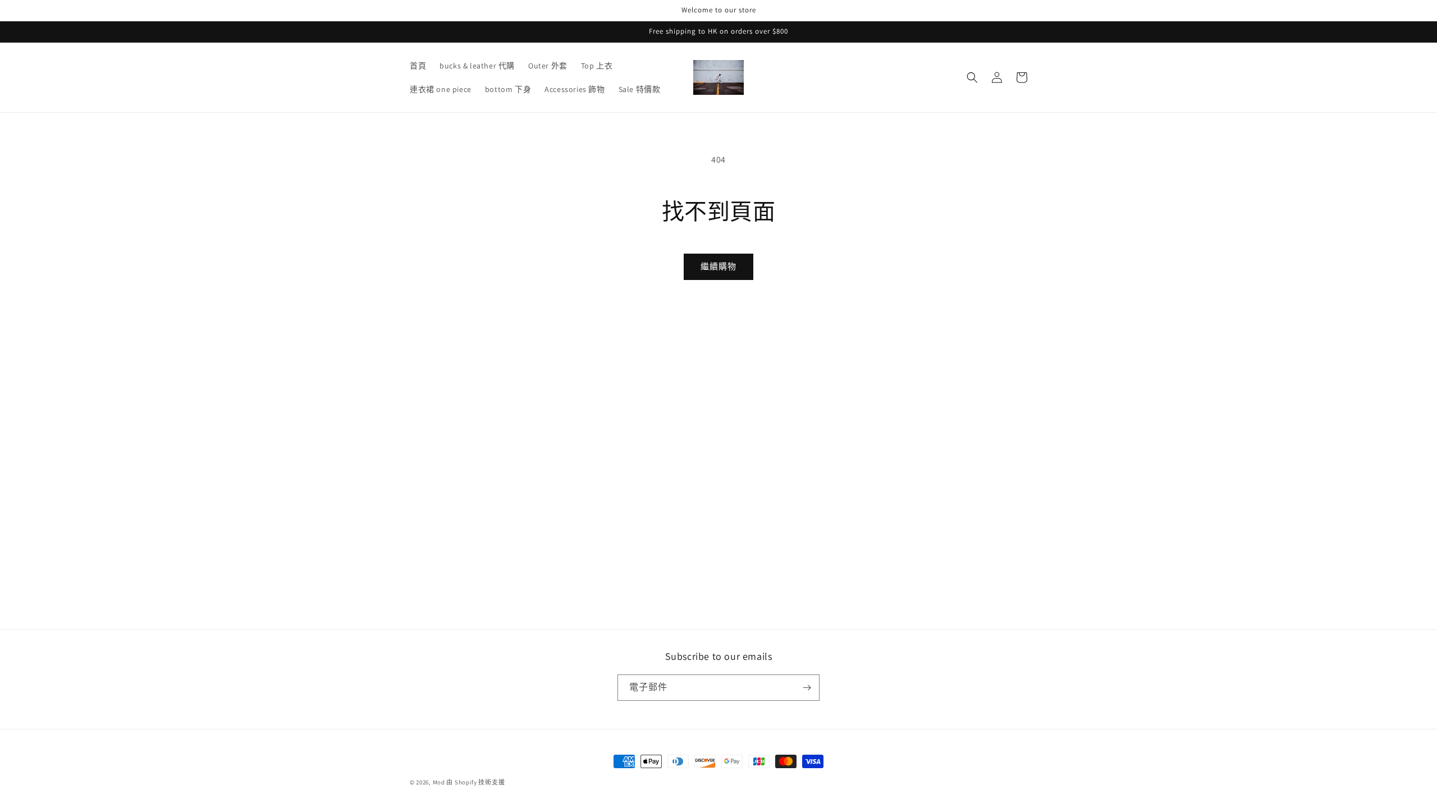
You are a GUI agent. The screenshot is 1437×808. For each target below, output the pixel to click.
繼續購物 (718, 266)
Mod (439, 782)
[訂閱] (806, 687)
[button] (972, 77)
